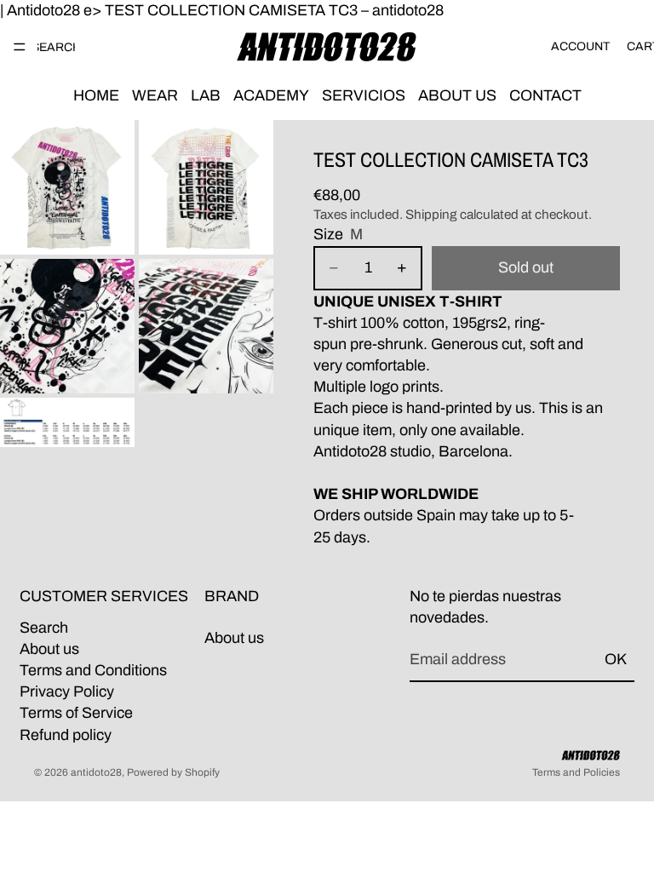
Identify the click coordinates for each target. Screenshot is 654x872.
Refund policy (66, 734)
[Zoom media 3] (67, 326)
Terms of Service (76, 713)
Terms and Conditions (93, 670)
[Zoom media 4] (206, 326)
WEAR (155, 95)
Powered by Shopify (173, 772)
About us (49, 648)
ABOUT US (457, 95)
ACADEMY (271, 95)
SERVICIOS (363, 95)
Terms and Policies (576, 772)
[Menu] (19, 46)
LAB (206, 95)
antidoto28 (96, 772)
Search (44, 627)
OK (616, 659)
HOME (96, 95)
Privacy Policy (67, 691)
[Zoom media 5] (67, 422)
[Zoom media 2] (206, 187)
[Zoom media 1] (67, 187)
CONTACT (545, 95)
